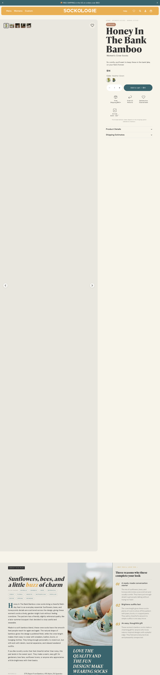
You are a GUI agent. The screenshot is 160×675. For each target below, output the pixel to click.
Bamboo (34, 590)
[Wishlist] (134, 11)
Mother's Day (41, 594)
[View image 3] (17, 25)
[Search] (140, 11)
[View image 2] (11, 25)
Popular (53, 594)
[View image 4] (23, 25)
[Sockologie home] (80, 11)
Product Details (113, 129)
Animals (23, 590)
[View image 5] (28, 25)
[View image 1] (6, 25)
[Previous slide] (3, 3)
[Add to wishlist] (92, 25)
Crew (11, 594)
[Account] (145, 11)
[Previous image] (5, 285)
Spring (20, 598)
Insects (29, 594)
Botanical (52, 590)
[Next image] (92, 285)
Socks (11, 598)
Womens (29, 598)
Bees (42, 590)
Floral (20, 594)
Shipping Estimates (115, 135)
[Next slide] (157, 3)
